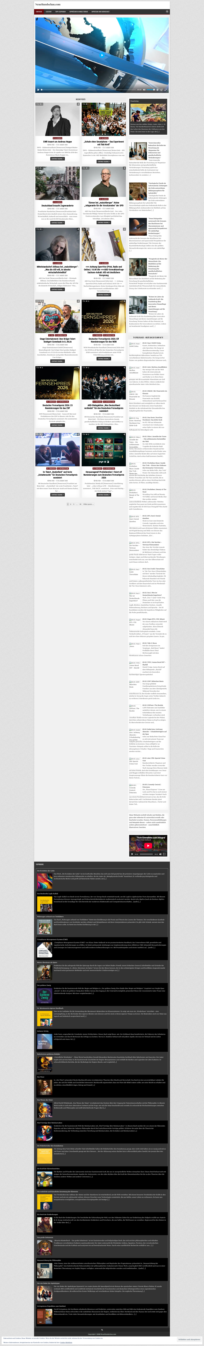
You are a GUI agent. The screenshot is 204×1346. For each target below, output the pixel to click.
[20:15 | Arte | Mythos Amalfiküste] (135, 380)
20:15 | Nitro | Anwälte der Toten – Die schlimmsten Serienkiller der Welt (154, 441)
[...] (163, 134)
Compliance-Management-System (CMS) (52, 919)
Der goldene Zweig (44, 965)
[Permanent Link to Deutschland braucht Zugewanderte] (57, 183)
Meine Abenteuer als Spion (47, 942)
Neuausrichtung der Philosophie (49, 1240)
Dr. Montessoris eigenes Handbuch (50, 988)
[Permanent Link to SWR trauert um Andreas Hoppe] (57, 119)
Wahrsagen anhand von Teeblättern (50, 896)
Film (52, 335)
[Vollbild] (164, 856)
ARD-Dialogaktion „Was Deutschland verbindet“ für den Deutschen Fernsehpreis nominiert (103, 408)
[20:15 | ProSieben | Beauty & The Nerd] (135, 502)
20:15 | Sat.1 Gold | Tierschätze (153, 571)
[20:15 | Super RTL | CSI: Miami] (135, 632)
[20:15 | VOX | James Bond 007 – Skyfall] (135, 675)
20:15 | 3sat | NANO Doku (151, 345)
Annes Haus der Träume (139, 101)
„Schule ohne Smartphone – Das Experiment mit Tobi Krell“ (104, 143)
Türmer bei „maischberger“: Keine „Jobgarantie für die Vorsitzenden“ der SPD (103, 204)
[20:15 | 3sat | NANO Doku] (135, 356)
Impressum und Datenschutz (100, 11)
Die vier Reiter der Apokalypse (48, 1263)
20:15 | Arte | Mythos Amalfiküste (154, 369)
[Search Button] (167, 11)
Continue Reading (58, 158)
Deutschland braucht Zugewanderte (57, 205)
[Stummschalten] (160, 856)
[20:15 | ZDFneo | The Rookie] (135, 718)
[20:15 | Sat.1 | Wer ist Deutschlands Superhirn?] (135, 606)
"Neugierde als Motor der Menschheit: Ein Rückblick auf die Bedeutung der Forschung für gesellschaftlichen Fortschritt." (157, 268)
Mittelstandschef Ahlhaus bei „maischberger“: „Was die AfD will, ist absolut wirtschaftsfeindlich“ (57, 269)
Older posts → (88, 504)
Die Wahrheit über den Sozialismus (50, 1125)
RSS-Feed (51, 144)
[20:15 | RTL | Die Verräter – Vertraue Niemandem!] (135, 555)
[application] (148, 848)
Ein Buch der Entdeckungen (47, 1194)
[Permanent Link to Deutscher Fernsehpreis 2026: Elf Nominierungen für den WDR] (104, 316)
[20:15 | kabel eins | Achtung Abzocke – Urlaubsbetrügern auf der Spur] (135, 742)
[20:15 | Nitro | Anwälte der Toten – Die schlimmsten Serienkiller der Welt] (135, 450)
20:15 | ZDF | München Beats (153, 684)
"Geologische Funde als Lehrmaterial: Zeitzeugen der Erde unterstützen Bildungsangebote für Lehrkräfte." (157, 190)
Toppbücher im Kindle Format (78, 11)
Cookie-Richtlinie (66, 1342)
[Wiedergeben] (132, 856)
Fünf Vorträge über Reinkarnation (49, 1102)
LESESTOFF (49, 11)
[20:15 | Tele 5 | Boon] (135, 656)
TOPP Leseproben (60, 11)
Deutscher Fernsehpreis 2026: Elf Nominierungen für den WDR (104, 340)
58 (80, 504)
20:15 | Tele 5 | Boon (149, 646)
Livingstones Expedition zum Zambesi (51, 1286)
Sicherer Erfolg (42, 1011)
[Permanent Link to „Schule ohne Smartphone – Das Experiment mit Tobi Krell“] (104, 119)
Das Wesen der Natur (45, 1079)
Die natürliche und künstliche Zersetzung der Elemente (57, 1171)
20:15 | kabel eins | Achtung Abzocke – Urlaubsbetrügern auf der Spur (154, 734)
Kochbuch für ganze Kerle (46, 1309)
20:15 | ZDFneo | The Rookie (152, 708)
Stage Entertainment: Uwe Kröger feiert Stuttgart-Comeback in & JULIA (57, 340)
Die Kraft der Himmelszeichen (48, 1148)
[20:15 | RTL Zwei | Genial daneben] (135, 529)
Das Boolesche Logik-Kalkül (47, 873)
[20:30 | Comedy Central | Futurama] (135, 798)
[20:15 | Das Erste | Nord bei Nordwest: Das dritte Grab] (135, 430)
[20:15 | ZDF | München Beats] (135, 694)
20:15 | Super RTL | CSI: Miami (153, 621)
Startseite (39, 11)
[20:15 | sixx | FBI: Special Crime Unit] (135, 771)
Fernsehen (98, 335)
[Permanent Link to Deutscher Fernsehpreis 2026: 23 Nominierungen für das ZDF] (57, 382)
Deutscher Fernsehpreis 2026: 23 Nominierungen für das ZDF (58, 407)
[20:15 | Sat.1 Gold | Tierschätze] (135, 582)
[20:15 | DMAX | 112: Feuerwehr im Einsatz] (135, 404)
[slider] (88, 90)
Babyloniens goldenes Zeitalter (48, 1034)
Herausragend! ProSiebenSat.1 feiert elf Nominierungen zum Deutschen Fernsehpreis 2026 (103, 475)
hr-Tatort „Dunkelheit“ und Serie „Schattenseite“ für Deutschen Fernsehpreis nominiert (57, 475)
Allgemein (58, 138)
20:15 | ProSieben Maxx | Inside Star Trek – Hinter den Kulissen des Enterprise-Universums (154, 467)
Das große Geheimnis (45, 1217)
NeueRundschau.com (47, 4)
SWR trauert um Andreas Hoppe (57, 141)
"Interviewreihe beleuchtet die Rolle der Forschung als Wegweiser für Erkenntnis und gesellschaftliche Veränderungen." (157, 152)
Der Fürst (40, 1056)
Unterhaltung (61, 335)
